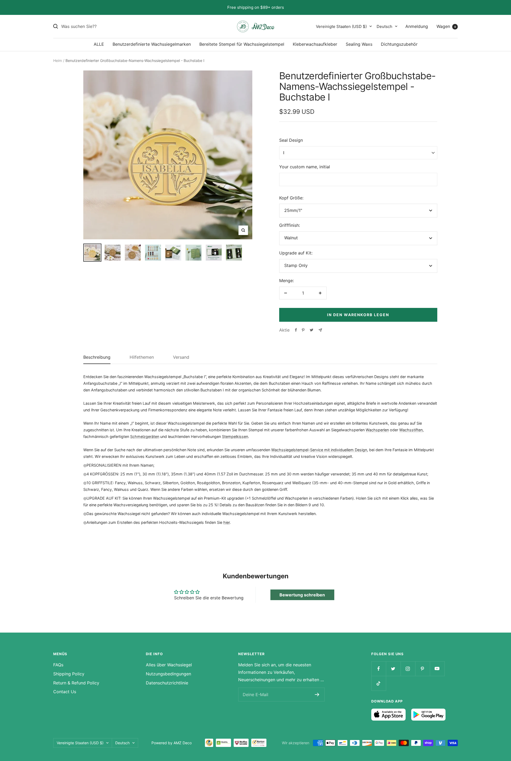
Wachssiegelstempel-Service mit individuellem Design (319, 450)
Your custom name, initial (304, 166)
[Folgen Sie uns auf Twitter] (393, 668)
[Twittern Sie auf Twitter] (311, 330)
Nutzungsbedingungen (168, 673)
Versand (181, 357)
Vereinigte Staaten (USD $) (341, 26)
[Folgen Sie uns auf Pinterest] (422, 668)
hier (226, 522)
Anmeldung (416, 26)
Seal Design (291, 140)
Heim (57, 60)
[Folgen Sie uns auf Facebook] (378, 668)
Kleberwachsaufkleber (315, 44)
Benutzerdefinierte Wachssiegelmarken (152, 44)
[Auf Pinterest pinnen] (303, 330)
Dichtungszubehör (399, 44)
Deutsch (384, 26)
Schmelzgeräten (144, 436)
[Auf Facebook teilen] (296, 330)
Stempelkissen (235, 436)
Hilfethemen (142, 357)
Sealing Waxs (359, 44)
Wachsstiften (411, 430)
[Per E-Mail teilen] (320, 330)
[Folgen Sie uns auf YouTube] (437, 668)
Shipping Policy (68, 673)
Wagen (446, 26)
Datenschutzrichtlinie (167, 682)
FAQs (58, 664)
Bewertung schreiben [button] (302, 594)
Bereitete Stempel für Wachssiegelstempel (241, 44)
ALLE (99, 44)
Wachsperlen (377, 430)
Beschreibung (96, 357)
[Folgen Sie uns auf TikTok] (378, 683)
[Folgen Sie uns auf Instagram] (408, 668)
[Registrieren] (317, 694)
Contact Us (64, 691)
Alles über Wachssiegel (169, 664)
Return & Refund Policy (76, 682)
